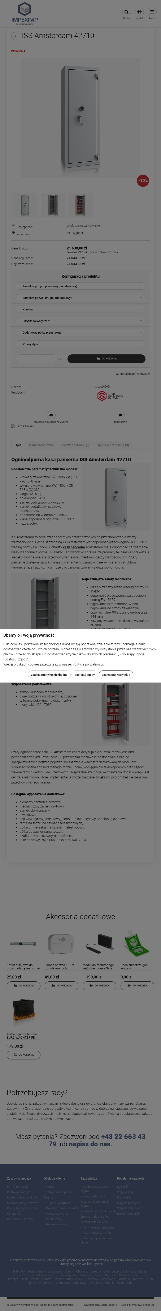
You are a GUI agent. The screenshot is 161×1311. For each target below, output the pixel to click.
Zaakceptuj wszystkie (116, 674)
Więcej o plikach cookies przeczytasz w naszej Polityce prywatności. (53, 664)
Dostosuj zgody (85, 674)
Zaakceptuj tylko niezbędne (49, 674)
